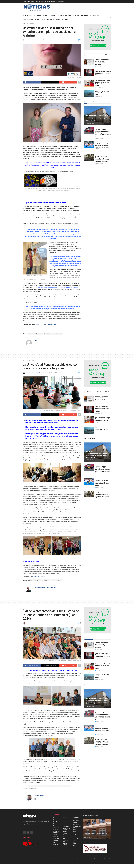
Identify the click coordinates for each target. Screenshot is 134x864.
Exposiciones (66, 821)
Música (65, 836)
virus (61, 333)
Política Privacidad (51, 1)
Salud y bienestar (28, 19)
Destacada (56, 838)
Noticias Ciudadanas (47, 859)
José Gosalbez (46, 580)
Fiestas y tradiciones (47, 19)
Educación (55, 842)
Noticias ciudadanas (30, 859)
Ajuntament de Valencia (34, 580)
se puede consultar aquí (38, 576)
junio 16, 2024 (50, 372)
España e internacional (64, 15)
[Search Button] (110, 17)
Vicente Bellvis (31, 623)
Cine (54, 823)
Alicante (55, 819)
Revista (74, 829)
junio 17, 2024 (36, 39)
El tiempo (55, 844)
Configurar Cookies (60, 1)
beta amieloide (39, 333)
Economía (76, 15)
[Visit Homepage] (37, 8)
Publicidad (33, 1)
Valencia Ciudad (27, 15)
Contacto (38, 1)
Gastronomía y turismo (67, 829)
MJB (29, 39)
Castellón (55, 821)
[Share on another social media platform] (79, 82)
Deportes (96, 15)
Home (24, 23)
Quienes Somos (26, 1)
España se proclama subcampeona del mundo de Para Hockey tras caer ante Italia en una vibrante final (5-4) (103, 133)
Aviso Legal (43, 1)
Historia (65, 831)
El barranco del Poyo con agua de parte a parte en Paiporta (102, 92)
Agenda (58, 19)
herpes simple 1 (48, 333)
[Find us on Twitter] (28, 832)
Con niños (55, 829)
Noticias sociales (86, 15)
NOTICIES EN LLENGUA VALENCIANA (76, 819)
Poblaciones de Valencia (77, 827)
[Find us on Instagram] (31, 832)
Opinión (37, 19)
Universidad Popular (56, 580)
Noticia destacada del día (66, 840)
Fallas (64, 823)
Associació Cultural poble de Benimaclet (52, 786)
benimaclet (67, 786)
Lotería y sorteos (65, 834)
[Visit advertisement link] (97, 37)
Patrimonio (76, 824)
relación (56, 333)
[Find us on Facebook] (24, 832)
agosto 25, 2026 (90, 123)
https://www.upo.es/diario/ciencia (46, 324)
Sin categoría (76, 838)
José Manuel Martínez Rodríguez (36, 372)
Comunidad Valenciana (40, 15)
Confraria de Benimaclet (30, 788)
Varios (74, 845)
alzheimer (30, 333)
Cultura (52, 15)
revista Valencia (75, 832)
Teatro (74, 840)
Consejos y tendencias (56, 831)
